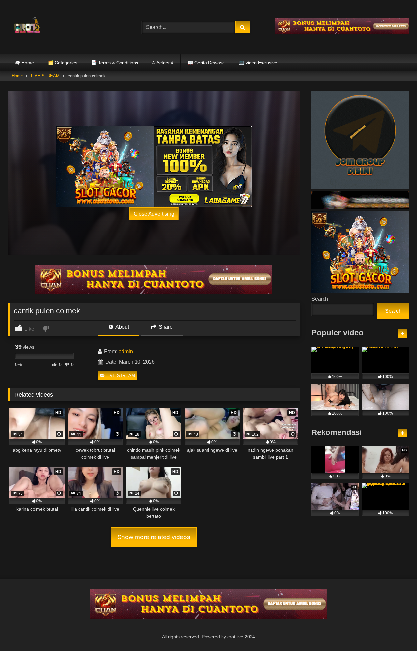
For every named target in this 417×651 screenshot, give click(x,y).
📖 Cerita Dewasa (206, 62)
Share (165, 327)
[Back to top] (397, 631)
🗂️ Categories (62, 62)
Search (319, 299)
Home (17, 75)
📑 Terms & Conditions (114, 62)
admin (126, 351)
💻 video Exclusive (258, 62)
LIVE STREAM (45, 75)
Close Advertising (154, 214)
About (121, 327)
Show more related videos (153, 537)
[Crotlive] (27, 26)
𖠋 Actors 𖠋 (163, 62)
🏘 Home (24, 62)
